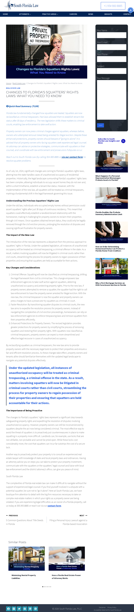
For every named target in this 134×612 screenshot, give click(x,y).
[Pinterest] (24, 608)
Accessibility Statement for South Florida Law (107, 610)
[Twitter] (19, 608)
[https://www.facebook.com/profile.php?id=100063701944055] (8, 608)
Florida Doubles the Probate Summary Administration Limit (108, 213)
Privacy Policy (112, 607)
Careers (73, 14)
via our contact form (72, 156)
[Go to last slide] (11, 566)
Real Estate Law (13, 88)
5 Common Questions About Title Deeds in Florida (24, 520)
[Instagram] (13, 608)
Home (5, 14)
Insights (108, 14)
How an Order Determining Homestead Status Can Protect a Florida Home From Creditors (109, 248)
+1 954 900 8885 (113, 6)
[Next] (81, 566)
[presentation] (26, 559)
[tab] (42, 586)
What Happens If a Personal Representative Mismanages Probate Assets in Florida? (108, 178)
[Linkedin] (30, 608)
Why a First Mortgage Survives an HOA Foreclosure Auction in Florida (110, 284)
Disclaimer (102, 607)
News (90, 14)
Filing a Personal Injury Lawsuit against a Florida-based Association (68, 520)
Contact (127, 14)
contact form (54, 505)
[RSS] (35, 608)
